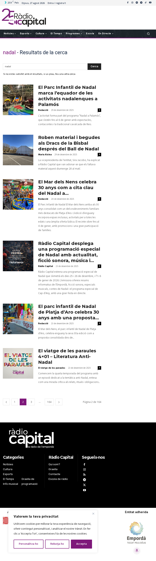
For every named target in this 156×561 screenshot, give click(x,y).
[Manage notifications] (137, 550)
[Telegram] (141, 3)
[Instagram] (132, 3)
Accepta (81, 544)
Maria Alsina (45, 155)
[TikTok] (145, 3)
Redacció (43, 110)
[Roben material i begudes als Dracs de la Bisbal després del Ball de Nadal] (18, 150)
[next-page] (58, 402)
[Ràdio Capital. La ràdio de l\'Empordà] (24, 18)
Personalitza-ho (28, 544)
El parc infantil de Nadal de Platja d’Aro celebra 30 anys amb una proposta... (68, 312)
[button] (148, 33)
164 (49, 402)
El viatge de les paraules (51, 368)
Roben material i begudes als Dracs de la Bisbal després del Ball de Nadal (69, 143)
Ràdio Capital (45, 266)
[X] (84, 485)
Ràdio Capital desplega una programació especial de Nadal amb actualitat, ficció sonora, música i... (69, 252)
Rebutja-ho (57, 544)
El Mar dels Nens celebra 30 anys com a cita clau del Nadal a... (67, 187)
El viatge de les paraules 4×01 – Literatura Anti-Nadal (67, 356)
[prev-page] (6, 402)
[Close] (93, 513)
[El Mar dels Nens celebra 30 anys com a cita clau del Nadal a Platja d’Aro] (18, 194)
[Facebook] (128, 3)
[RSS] (84, 475)
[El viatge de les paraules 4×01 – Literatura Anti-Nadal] (18, 363)
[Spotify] (136, 3)
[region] (53, 531)
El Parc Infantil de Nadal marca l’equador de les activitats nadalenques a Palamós (68, 96)
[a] (55, 438)
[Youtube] (150, 3)
